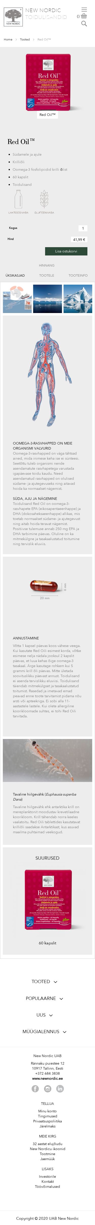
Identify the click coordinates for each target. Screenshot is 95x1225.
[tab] (15, 276)
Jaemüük (47, 1159)
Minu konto (47, 1111)
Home (8, 39)
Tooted (25, 39)
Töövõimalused (47, 1186)
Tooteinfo (78, 275)
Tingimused (47, 1116)
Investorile (47, 1176)
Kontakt (48, 1181)
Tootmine (47, 1154)
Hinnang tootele (46, 267)
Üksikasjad (15, 275)
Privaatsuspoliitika (47, 1121)
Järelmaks (47, 1126)
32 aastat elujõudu (47, 1144)
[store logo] (13, 17)
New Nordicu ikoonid (47, 1149)
